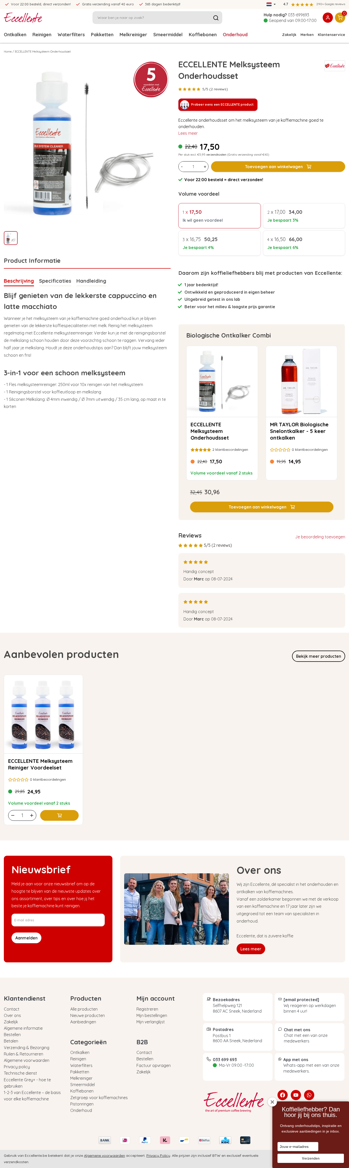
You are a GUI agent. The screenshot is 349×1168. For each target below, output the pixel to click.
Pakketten (102, 35)
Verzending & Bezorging (26, 1047)
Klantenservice (331, 34)
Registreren (147, 1009)
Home (8, 51)
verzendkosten (216, 154)
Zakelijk (289, 34)
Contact (11, 1009)
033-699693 (298, 14)
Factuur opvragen (153, 1065)
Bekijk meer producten (318, 656)
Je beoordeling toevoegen (320, 536)
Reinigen (41, 35)
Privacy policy (17, 1066)
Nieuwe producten (87, 1015)
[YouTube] (296, 1095)
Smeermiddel (168, 35)
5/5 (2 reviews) (215, 89)
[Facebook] (282, 1095)
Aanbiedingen (83, 1021)
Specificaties (55, 281)
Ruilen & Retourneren (23, 1054)
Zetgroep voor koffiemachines (99, 1097)
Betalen (11, 1040)
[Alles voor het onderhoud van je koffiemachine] (236, 1102)
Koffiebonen (203, 35)
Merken (307, 34)
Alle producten (84, 1009)
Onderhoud (235, 35)
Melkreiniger (133, 35)
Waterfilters (71, 35)
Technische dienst (20, 1073)
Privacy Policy (158, 1155)
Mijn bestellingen (151, 1015)
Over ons (12, 1015)
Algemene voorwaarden (26, 1060)
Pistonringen (82, 1104)
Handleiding (91, 281)
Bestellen (12, 1034)
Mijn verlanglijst (150, 1021)
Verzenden (311, 1158)
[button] (261, 507)
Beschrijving (19, 281)
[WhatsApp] (309, 1095)
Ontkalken (15, 35)
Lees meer (188, 133)
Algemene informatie (23, 1028)
